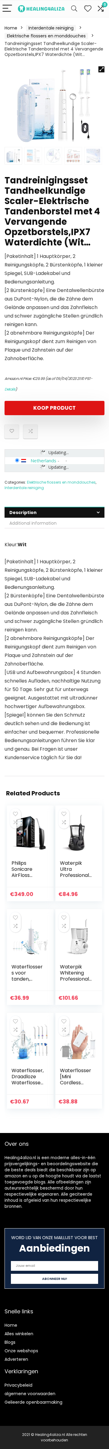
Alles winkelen (19, 1334)
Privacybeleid (18, 1385)
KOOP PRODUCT (54, 408)
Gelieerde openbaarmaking (33, 1402)
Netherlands (43, 460)
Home (11, 28)
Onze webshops (21, 1351)
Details (10, 389)
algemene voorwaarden (30, 1394)
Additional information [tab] (33, 523)
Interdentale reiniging (51, 28)
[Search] (74, 9)
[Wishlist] (87, 8)
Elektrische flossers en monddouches (46, 36)
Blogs (10, 1342)
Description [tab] (23, 512)
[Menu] (7, 9)
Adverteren (16, 1359)
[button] (101, 69)
